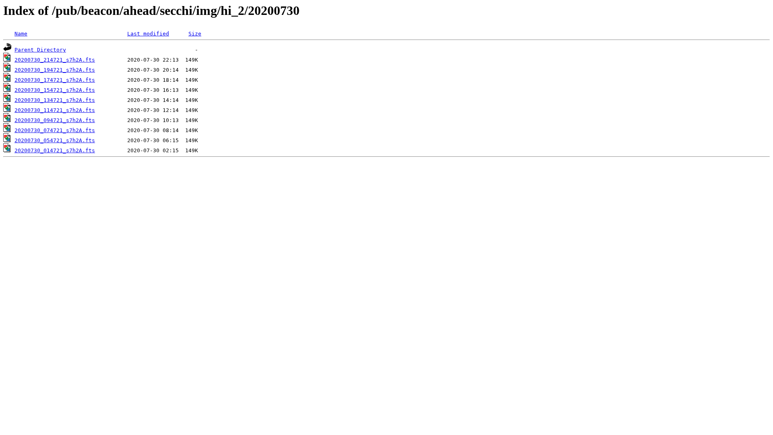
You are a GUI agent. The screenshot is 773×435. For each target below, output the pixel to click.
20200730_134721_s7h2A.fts (54, 100)
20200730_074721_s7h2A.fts (54, 130)
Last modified (148, 34)
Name (20, 34)
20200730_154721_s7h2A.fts (54, 90)
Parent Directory (40, 50)
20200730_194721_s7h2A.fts (54, 70)
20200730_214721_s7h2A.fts (54, 60)
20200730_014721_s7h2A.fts (54, 150)
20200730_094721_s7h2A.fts (54, 120)
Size (194, 34)
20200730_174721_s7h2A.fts (54, 80)
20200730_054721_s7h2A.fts (54, 140)
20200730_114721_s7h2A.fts (54, 110)
